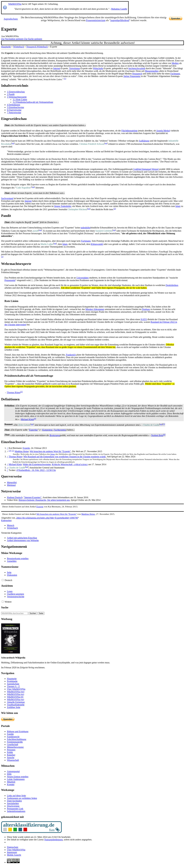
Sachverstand (7, 198)
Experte (26, 448)
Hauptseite (6, 46)
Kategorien (6, 520)
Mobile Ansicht (14, 855)
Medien (175, 63)
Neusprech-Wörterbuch (37, 46)
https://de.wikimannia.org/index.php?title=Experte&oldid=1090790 (47, 518)
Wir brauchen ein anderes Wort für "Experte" (50, 451)
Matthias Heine (22, 451)
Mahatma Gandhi (119, 9)
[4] (35, 418)
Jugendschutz (11, 19)
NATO (144, 319)
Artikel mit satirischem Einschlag (22, 538)
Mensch (10, 525)
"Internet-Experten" (32, 497)
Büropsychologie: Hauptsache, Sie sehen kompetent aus (44, 500)
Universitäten (82, 277)
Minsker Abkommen (94, 309)
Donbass (146, 309)
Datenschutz (12, 847)
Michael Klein (27, 419)
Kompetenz (47, 430)
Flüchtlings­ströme (129, 130)
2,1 (13, 450)
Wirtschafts (98, 68)
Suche (4, 607)
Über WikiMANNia (16, 849)
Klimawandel (97, 244)
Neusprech (137, 73)
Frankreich (71, 354)
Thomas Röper (13, 392)
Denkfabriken (172, 285)
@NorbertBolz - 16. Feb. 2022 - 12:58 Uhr (36, 470)
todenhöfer (85, 227)
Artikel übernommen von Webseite (23, 540)
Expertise (33, 430)
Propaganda (9, 280)
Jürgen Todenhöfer (62, 206)
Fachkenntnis (60, 430)
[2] (115, 209)
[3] (21, 392)
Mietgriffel (12, 482)
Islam (177, 206)
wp (13, 143)
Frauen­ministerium (95, 20)
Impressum (12, 852)
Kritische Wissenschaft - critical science (70, 464)
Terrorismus (74, 68)
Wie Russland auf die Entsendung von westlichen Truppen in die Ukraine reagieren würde (64, 456)
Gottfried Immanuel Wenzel (146, 169)
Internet (56, 68)
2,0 (10, 450)
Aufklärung (144, 141)
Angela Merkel (163, 130)
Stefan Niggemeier (131, 76)
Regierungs (55, 435)
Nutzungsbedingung (53, 839)
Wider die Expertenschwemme (37, 464)
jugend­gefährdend (119, 20)
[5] (164, 424)
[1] (65, 79)
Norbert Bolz (157, 435)
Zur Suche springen (33, 39)
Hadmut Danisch (14, 497)
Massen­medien (152, 71)
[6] (164, 435)
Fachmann (175, 73)
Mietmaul (11, 485)
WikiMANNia (14, 4)
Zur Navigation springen (12, 39)
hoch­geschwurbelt (136, 68)
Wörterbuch (18, 46)
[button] (3, 580)
